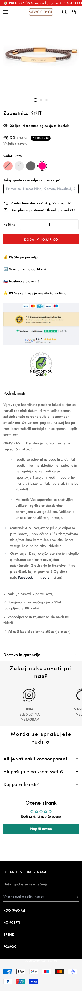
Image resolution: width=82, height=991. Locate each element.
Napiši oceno (41, 828)
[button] (73, 12)
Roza (42, 165)
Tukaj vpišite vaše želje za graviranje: (31, 180)
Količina (9, 224)
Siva (19, 165)
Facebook (25, 577)
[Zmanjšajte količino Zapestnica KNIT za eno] (25, 225)
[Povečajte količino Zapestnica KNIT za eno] (73, 225)
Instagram (45, 577)
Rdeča (8, 165)
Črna (30, 165)
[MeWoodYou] (41, 12)
